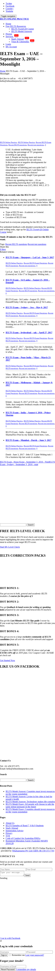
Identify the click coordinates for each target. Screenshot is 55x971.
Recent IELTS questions (17, 145)
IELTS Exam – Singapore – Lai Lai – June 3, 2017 (30, 257)
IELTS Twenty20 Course (22, 29)
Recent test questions (36, 145)
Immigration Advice (14, 830)
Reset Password (8, 969)
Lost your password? (34, 955)
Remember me (18, 955)
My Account (11, 46)
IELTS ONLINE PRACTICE (14, 19)
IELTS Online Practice (26, 142)
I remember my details (26, 969)
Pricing (9, 34)
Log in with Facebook (10, 938)
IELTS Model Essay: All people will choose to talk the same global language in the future (30, 805)
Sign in (4, 955)
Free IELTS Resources (16, 26)
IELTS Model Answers (21, 31)
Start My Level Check (10, 547)
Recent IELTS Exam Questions (35, 263)
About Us (10, 823)
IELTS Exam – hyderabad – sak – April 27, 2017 (29, 332)
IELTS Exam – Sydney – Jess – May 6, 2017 (27, 307)
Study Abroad (19, 39)
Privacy (9, 833)
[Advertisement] (27, 112)
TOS (8, 836)
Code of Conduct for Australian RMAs (23, 838)
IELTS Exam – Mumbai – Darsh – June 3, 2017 (28, 440)
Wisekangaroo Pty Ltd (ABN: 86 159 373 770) (33, 851)
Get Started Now (7, 660)
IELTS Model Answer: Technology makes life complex (30, 801)
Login (8, 44)
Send (27, 875)
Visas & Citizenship (22, 41)
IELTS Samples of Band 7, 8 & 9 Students (25, 825)
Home (8, 24)
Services (12, 36)
